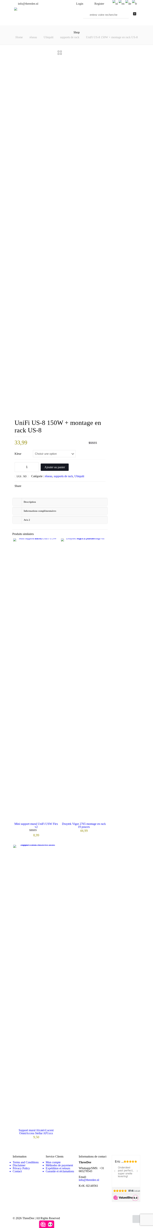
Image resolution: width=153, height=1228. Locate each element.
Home (19, 37)
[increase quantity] (34, 467)
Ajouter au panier (54, 467)
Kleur (18, 453)
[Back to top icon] (136, 1219)
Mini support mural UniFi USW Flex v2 (36, 825)
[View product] (53, 543)
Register (99, 3)
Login (79, 3)
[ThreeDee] (15, 9)
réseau (33, 37)
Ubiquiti (48, 37)
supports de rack (69, 37)
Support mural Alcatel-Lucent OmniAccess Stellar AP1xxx (36, 1132)
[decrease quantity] (18, 467)
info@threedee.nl (27, 3)
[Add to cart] (53, 850)
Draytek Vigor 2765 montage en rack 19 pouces (84, 825)
